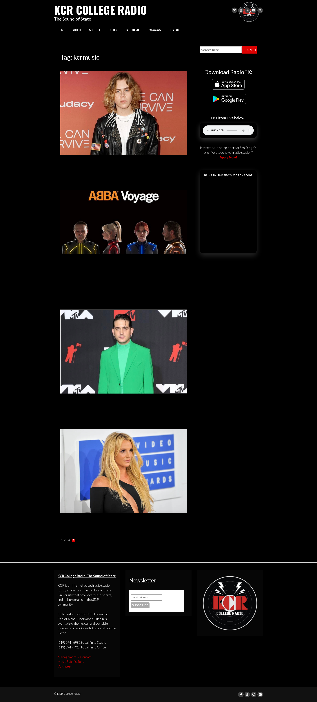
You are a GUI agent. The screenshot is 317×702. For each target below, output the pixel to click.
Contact (175, 30)
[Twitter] (234, 10)
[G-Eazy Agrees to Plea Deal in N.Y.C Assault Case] (123, 351)
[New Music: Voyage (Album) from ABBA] (123, 222)
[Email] (253, 10)
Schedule (95, 30)
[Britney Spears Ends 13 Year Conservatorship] (123, 471)
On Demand (132, 30)
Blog (113, 30)
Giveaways (154, 30)
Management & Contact (75, 657)
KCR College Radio (100, 9)
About (77, 30)
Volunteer (65, 666)
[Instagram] (247, 10)
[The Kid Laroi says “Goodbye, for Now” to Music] (123, 112)
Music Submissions (71, 661)
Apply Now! (228, 157)
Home (61, 30)
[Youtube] (241, 10)
